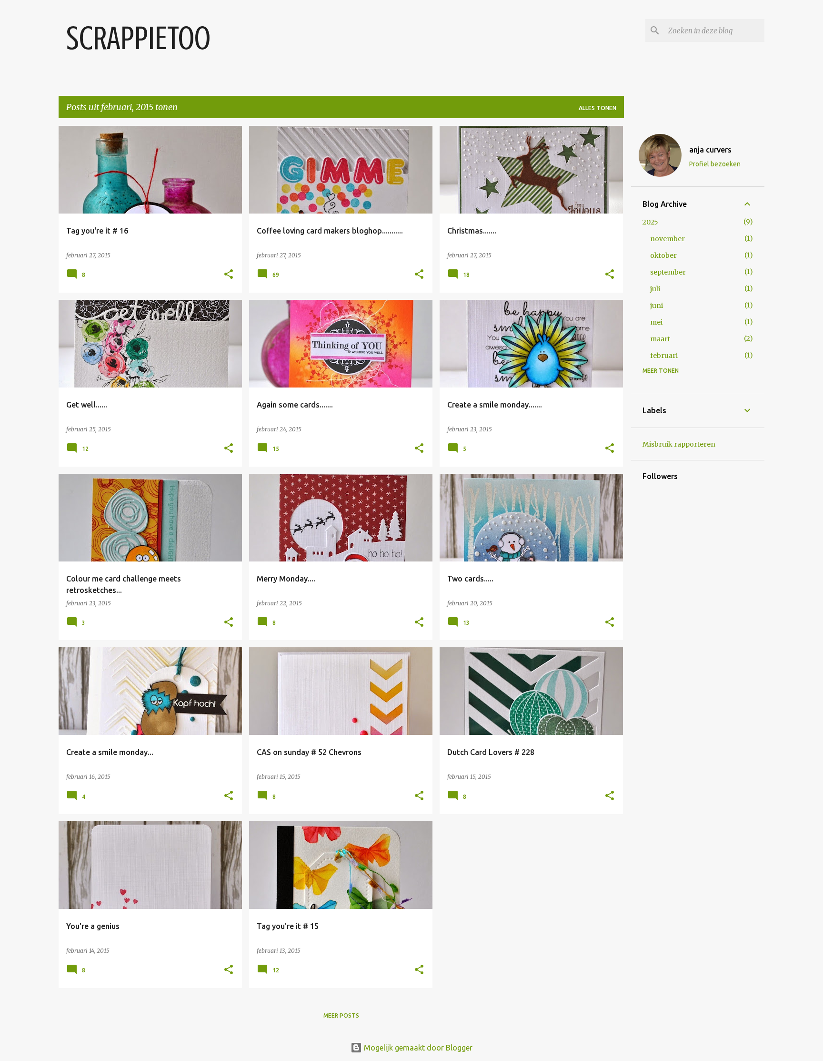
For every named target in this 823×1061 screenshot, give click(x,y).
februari (664, 355)
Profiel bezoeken (715, 164)
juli (655, 289)
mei (656, 322)
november (667, 239)
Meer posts (341, 1015)
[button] (228, 274)
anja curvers (710, 149)
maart (660, 339)
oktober (663, 255)
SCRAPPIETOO (138, 38)
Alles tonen (597, 108)
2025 (650, 222)
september (668, 272)
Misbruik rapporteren (678, 444)
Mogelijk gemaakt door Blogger (417, 1047)
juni (656, 305)
